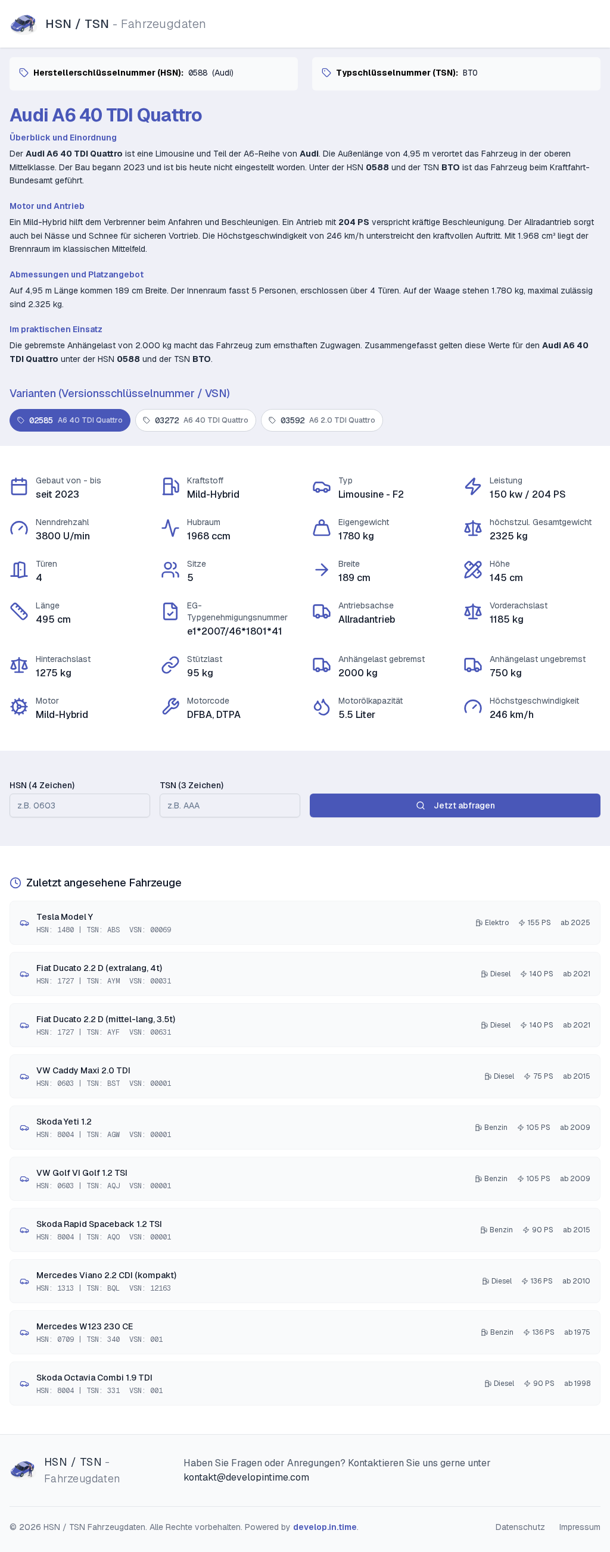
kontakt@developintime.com (246, 1477)
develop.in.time (325, 1527)
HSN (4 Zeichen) (42, 785)
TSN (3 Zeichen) (191, 785)
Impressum (579, 1527)
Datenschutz (520, 1527)
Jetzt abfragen (464, 805)
